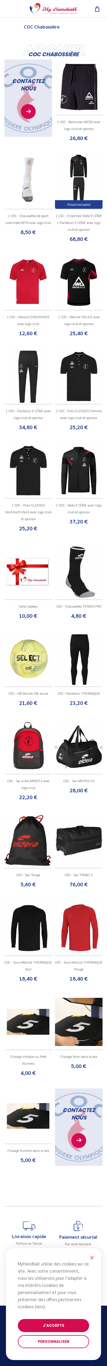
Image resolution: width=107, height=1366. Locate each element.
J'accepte (53, 1325)
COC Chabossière (41, 26)
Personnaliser (54, 1341)
